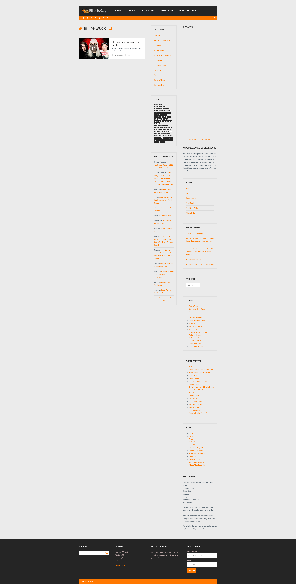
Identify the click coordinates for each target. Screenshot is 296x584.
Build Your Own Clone (197, 309)
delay (164, 117)
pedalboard (163, 133)
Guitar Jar (192, 439)
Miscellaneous (159, 50)
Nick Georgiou (194, 407)
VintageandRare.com (196, 462)
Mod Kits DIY (193, 329)
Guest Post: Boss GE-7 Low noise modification (164, 274)
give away (158, 110)
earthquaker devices (161, 125)
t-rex (156, 133)
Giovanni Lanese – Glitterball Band (201, 387)
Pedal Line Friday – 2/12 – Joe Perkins (200, 264)
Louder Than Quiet (196, 448)
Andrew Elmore (194, 367)
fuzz (169, 117)
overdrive (158, 117)
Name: (189, 560)
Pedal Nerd (193, 456)
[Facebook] (87, 18)
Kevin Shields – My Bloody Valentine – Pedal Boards (163, 200)
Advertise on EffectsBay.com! (200, 139)
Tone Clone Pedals (196, 347)
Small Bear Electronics (197, 341)
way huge (158, 131)
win (161, 135)
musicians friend (166, 127)
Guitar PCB (193, 323)
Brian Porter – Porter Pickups (199, 372)
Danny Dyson (194, 378)
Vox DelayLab (166, 216)
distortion (158, 121)
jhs (165, 138)
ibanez (157, 127)
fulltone (165, 121)
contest (157, 115)
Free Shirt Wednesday (162, 40)
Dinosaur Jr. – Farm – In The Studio (125, 44)
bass (169, 129)
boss (156, 104)
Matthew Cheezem (196, 404)
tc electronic (167, 110)
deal (170, 121)
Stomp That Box (195, 344)
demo (157, 129)
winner (166, 119)
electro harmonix (160, 108)
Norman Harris (194, 410)
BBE (170, 131)
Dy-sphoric (193, 436)
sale (156, 113)
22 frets (191, 433)
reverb (157, 142)
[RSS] (83, 18)
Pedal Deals (167, 11)
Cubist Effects (194, 312)
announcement (168, 140)
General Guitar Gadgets (197, 320)
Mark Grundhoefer (195, 401)
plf (155, 119)
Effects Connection (196, 318)
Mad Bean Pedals (195, 326)
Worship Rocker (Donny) (198, 413)
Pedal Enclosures (195, 335)
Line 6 (160, 119)
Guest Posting (148, 11)
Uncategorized (159, 85)
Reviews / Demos (160, 80)
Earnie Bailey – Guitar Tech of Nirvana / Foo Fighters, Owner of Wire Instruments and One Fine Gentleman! (163, 178)
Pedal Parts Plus (195, 338)
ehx (161, 104)
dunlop (168, 113)
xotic (165, 135)
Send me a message (167, 558)
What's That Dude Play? (198, 465)
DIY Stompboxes (195, 315)
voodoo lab (158, 138)
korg (170, 135)
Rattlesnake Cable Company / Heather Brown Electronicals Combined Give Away (200, 241)
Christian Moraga (195, 375)
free (170, 133)
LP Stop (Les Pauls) (196, 450)
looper (163, 142)
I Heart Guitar (194, 445)
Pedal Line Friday (187, 11)
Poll (155, 75)
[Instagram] (95, 18)
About (118, 11)
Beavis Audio (193, 306)
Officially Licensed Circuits (198, 332)
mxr (169, 108)
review (165, 131)
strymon (157, 123)
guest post (158, 140)
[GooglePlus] (91, 18)
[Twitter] (104, 18)
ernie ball (163, 129)
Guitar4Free (193, 442)
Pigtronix (170, 138)
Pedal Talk (157, 70)
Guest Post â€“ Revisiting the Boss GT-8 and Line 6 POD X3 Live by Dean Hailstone (200, 251)
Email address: (192, 551)
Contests (157, 35)
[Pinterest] (99, 18)
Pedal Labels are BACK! (194, 259)
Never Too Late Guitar (197, 453)
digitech (164, 115)
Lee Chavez (193, 398)
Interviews (157, 45)
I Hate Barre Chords (196, 390)
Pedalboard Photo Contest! (195, 233)
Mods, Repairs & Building (163, 55)
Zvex (156, 135)
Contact (131, 11)
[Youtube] (108, 18)
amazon (162, 113)
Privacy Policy (191, 213)
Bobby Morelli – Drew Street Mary (201, 370)
